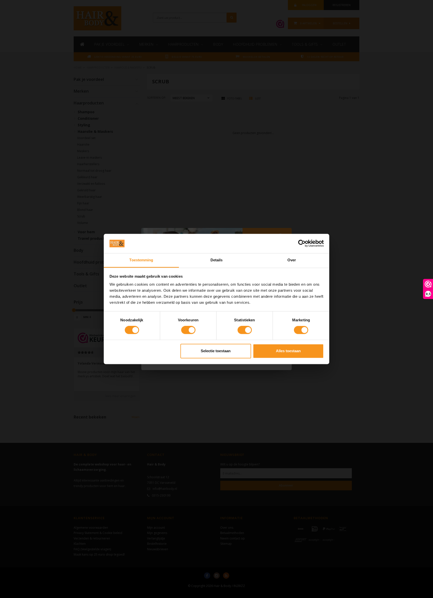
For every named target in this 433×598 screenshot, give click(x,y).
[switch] (188, 330)
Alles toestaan (288, 351)
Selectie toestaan (216, 351)
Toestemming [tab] (141, 260)
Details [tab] (216, 260)
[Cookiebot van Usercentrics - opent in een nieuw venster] (302, 243)
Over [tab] (291, 260)
